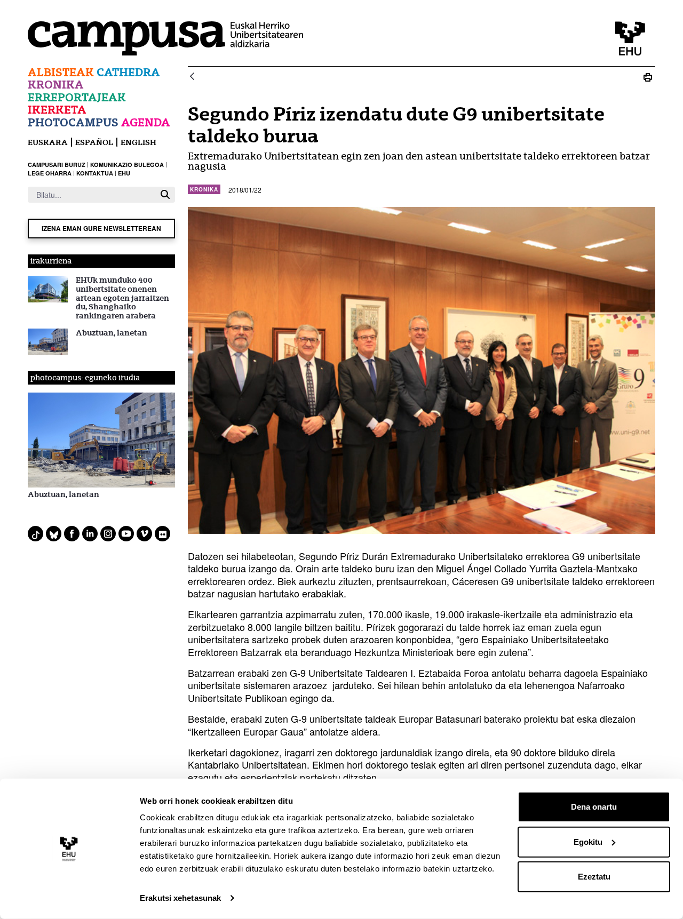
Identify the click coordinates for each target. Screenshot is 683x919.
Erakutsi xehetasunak (180, 897)
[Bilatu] (165, 194)
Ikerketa (57, 109)
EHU (124, 173)
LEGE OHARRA (50, 173)
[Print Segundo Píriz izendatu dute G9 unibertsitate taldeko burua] (647, 77)
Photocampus (73, 122)
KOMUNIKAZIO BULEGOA (127, 165)
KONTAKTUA (94, 173)
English (138, 142)
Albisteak (61, 72)
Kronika (56, 84)
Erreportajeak (77, 97)
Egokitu (588, 841)
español (94, 142)
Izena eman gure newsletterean (101, 228)
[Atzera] (192, 77)
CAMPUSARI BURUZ (56, 165)
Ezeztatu (594, 876)
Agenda (145, 122)
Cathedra (128, 72)
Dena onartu (594, 806)
